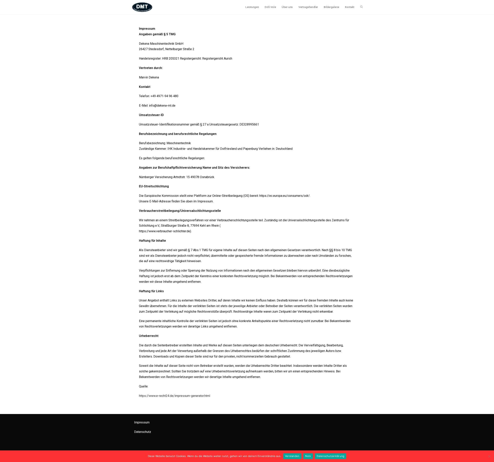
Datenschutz (142, 432)
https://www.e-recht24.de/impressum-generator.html (174, 396)
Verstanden (292, 456)
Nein (308, 456)
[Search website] (361, 7)
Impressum (142, 422)
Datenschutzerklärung (330, 456)
